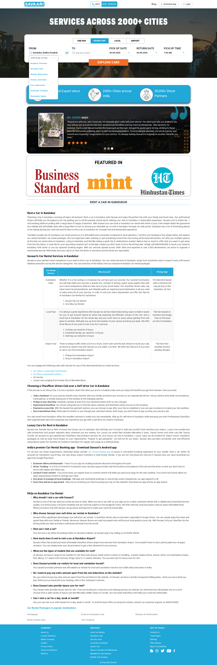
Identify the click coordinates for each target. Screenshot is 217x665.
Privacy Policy (47, 647)
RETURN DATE (145, 48)
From (32, 48)
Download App (170, 4)
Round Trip (100, 41)
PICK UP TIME (172, 48)
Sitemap (153, 639)
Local (117, 41)
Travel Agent (155, 636)
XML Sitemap (155, 643)
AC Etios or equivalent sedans (47, 374)
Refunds (44, 654)
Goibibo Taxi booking (99, 657)
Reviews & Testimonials (147, 614)
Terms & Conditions (49, 650)
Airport (135, 41)
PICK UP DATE (118, 48)
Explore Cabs (108, 62)
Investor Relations (48, 636)
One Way (81, 41)
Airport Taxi (95, 647)
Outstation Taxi (96, 636)
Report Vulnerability (158, 647)
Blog (154, 4)
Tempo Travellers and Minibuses (103, 650)
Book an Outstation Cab (92, 614)
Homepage (32, 614)
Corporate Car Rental (99, 643)
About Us (45, 632)
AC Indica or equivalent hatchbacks (50, 371)
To (73, 48)
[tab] (105, 148)
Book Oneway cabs (36, 620)
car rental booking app (99, 452)
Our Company (87, 620)
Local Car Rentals (97, 632)
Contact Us (154, 632)
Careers (44, 643)
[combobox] (175, 52)
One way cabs (96, 639)
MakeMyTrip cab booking (100, 654)
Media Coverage (47, 639)
